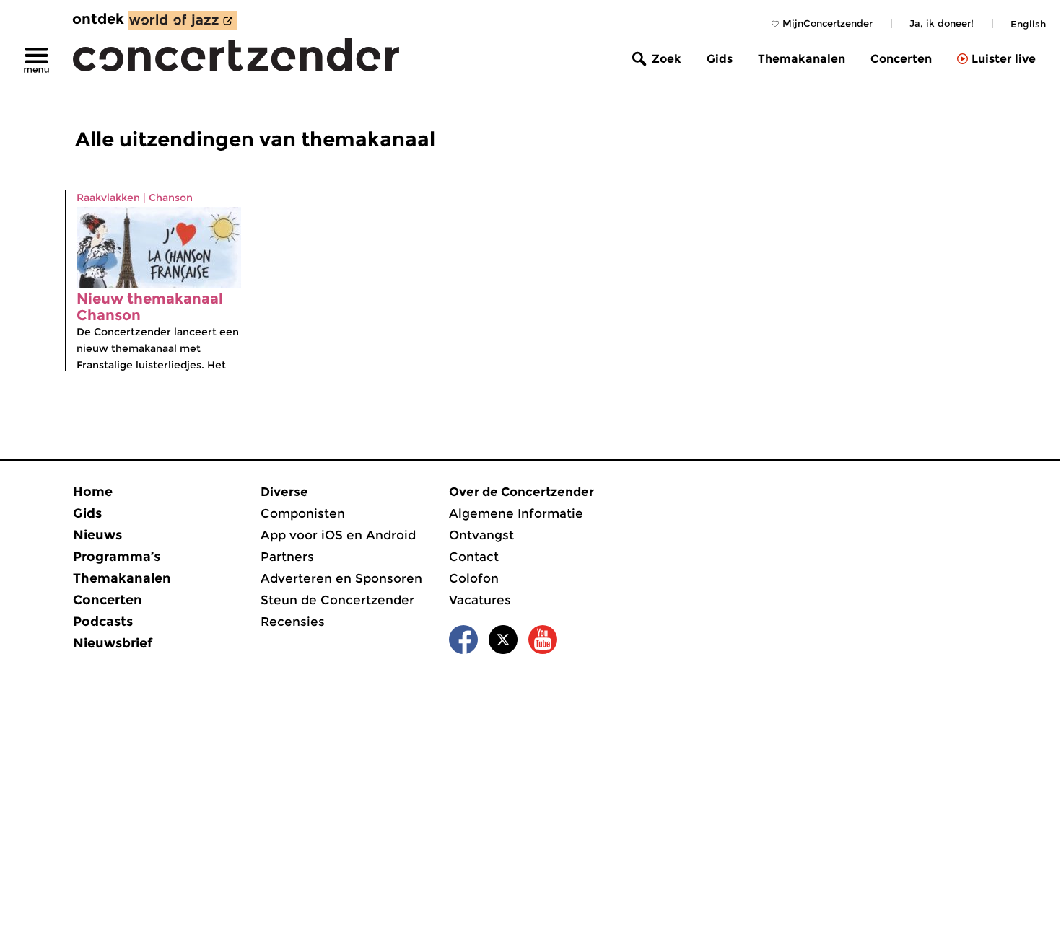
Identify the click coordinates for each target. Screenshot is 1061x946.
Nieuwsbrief (112, 643)
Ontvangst (481, 535)
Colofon (474, 578)
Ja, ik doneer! (941, 23)
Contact (474, 556)
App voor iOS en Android (338, 535)
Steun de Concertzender (337, 600)
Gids (720, 59)
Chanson (171, 197)
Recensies (293, 621)
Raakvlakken (108, 197)
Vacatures (480, 600)
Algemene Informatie (516, 513)
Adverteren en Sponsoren (341, 578)
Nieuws (97, 535)
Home (93, 492)
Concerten (901, 59)
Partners (287, 556)
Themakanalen (801, 59)
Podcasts (103, 621)
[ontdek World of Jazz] (182, 20)
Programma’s (116, 557)
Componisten (303, 513)
